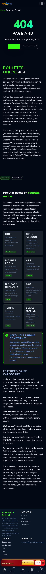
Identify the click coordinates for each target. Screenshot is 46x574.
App (3, 548)
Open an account (30, 46)
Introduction (5, 178)
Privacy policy (26, 522)
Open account (6, 542)
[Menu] (42, 3)
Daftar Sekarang (28, 563)
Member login (6, 545)
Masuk (38, 563)
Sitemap (4, 554)
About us (24, 515)
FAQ (3, 551)
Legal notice (25, 525)
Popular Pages (17, 178)
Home (3, 10)
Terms (23, 519)
